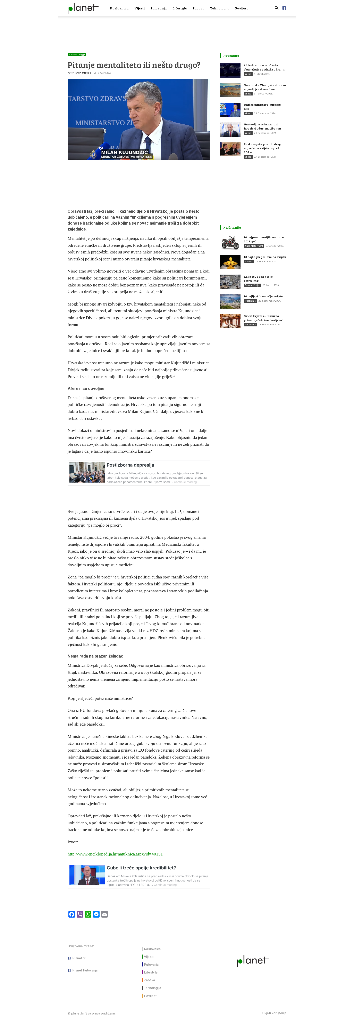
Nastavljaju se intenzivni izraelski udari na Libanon (262, 126)
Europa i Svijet (252, 285)
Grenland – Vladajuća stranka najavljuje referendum (265, 87)
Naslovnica (119, 8)
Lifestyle (179, 8)
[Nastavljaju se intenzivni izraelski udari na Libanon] (230, 129)
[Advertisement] (177, 30)
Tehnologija (219, 8)
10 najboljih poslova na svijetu (265, 257)
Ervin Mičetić (83, 72)
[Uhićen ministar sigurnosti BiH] (230, 110)
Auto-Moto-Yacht (254, 245)
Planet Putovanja (85, 970)
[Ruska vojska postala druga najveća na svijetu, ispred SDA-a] (230, 149)
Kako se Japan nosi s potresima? (258, 279)
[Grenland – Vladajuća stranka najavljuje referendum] (230, 90)
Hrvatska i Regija (77, 54)
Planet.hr (79, 958)
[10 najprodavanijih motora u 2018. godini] (230, 242)
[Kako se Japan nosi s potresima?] (230, 282)
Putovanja (159, 8)
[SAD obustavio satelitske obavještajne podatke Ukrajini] (230, 70)
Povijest (241, 8)
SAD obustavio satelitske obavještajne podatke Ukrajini (264, 67)
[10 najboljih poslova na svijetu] (230, 262)
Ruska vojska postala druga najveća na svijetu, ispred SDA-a (263, 148)
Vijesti (139, 8)
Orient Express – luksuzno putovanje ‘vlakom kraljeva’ (263, 318)
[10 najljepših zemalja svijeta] (230, 301)
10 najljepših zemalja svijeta (263, 296)
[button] (276, 8)
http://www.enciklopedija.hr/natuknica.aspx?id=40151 (115, 854)
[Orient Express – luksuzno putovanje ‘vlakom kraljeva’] (230, 321)
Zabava (198, 8)
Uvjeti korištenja (274, 1013)
